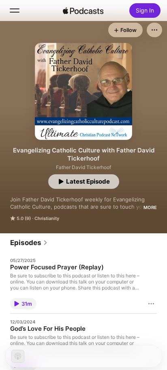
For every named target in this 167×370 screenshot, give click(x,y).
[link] (29, 242)
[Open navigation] (15, 10)
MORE (150, 207)
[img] (83, 10)
